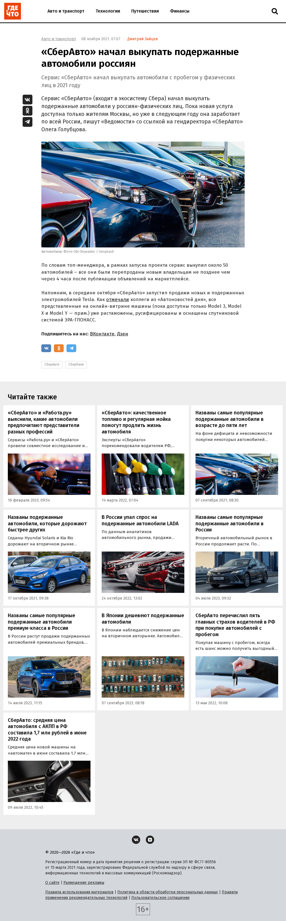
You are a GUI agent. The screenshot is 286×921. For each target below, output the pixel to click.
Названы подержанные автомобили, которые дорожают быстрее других (47, 523)
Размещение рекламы (83, 882)
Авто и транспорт (65, 11)
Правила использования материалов (79, 892)
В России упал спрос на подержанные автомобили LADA (140, 520)
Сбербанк (76, 364)
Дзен (122, 334)
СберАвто (51, 364)
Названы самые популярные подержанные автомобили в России (230, 523)
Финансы (179, 11)
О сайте (52, 882)
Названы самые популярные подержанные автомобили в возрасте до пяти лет (230, 419)
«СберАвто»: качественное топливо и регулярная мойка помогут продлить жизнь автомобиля (136, 422)
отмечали (117, 299)
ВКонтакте (102, 334)
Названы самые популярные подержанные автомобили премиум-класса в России (41, 621)
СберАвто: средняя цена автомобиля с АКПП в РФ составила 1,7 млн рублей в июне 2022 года (47, 729)
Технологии (108, 11)
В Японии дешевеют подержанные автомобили (143, 618)
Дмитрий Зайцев (142, 39)
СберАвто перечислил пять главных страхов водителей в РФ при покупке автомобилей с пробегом (235, 625)
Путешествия (145, 11)
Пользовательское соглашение (160, 897)
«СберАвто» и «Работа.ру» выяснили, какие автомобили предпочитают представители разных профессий (43, 422)
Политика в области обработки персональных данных (167, 892)
